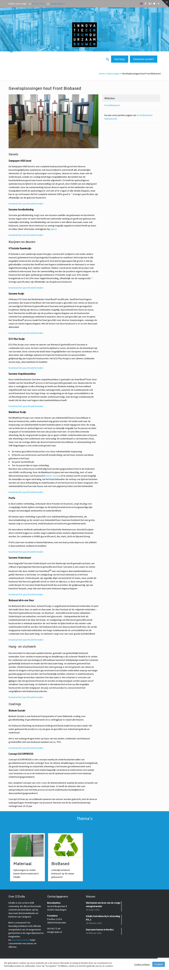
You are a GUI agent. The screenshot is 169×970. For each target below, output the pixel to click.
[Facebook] (145, 3)
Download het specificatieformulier (26, 203)
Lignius (53, 229)
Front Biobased (111, 105)
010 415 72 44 (38, 3)
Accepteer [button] (158, 964)
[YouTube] (159, 3)
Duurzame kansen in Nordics (100, 929)
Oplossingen (113, 73)
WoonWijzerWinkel (21, 939)
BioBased (60, 863)
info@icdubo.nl (57, 3)
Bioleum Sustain (52, 475)
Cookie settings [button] (142, 964)
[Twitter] (154, 3)
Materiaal (22, 863)
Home (102, 73)
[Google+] (150, 3)
